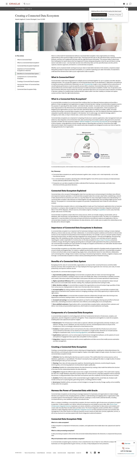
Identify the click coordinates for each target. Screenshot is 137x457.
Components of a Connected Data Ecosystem (27, 77)
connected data (88, 84)
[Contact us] (130, 4)
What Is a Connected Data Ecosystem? (28, 62)
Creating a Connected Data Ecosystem (28, 81)
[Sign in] (127, 4)
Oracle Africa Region (20, 8)
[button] (7, 4)
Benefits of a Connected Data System (28, 73)
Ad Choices (48, 452)
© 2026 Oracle (18, 452)
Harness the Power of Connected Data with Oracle (28, 85)
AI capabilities (101, 209)
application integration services (83, 409)
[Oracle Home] (14, 4)
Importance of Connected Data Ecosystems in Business (26, 69)
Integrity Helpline (71, 452)
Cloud (28, 8)
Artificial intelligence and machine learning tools (93, 121)
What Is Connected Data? (24, 59)
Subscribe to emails (62, 452)
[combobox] (68, 4)
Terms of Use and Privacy (30, 452)
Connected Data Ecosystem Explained (28, 66)
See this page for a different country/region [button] (101, 19)
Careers (54, 452)
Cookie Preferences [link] (41, 452)
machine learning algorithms (79, 332)
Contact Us (78, 452)
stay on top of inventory (103, 240)
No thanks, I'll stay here (115, 14)
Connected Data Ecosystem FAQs (26, 89)
